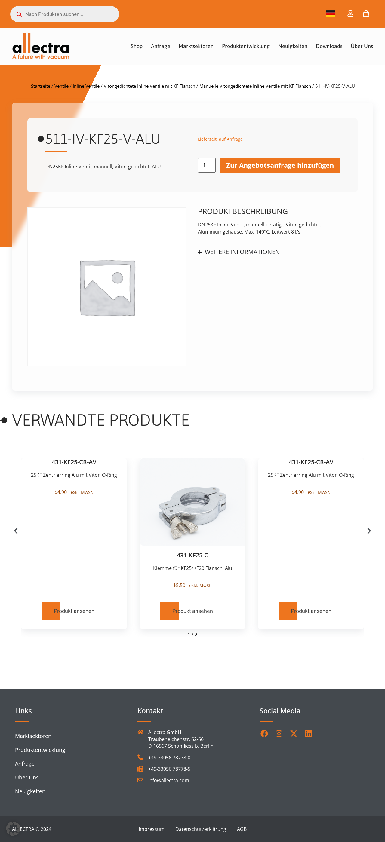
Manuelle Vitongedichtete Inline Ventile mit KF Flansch (255, 86)
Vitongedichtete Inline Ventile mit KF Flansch (149, 86)
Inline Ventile (86, 86)
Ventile (61, 86)
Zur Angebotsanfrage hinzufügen (280, 165)
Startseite (40, 86)
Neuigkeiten (292, 46)
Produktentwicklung (246, 46)
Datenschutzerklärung (200, 829)
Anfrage (160, 46)
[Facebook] (264, 733)
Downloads (329, 46)
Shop (137, 46)
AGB (242, 829)
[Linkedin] (308, 733)
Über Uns (362, 46)
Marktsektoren (196, 46)
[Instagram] (278, 733)
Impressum (152, 829)
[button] (16, 531)
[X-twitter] (293, 733)
